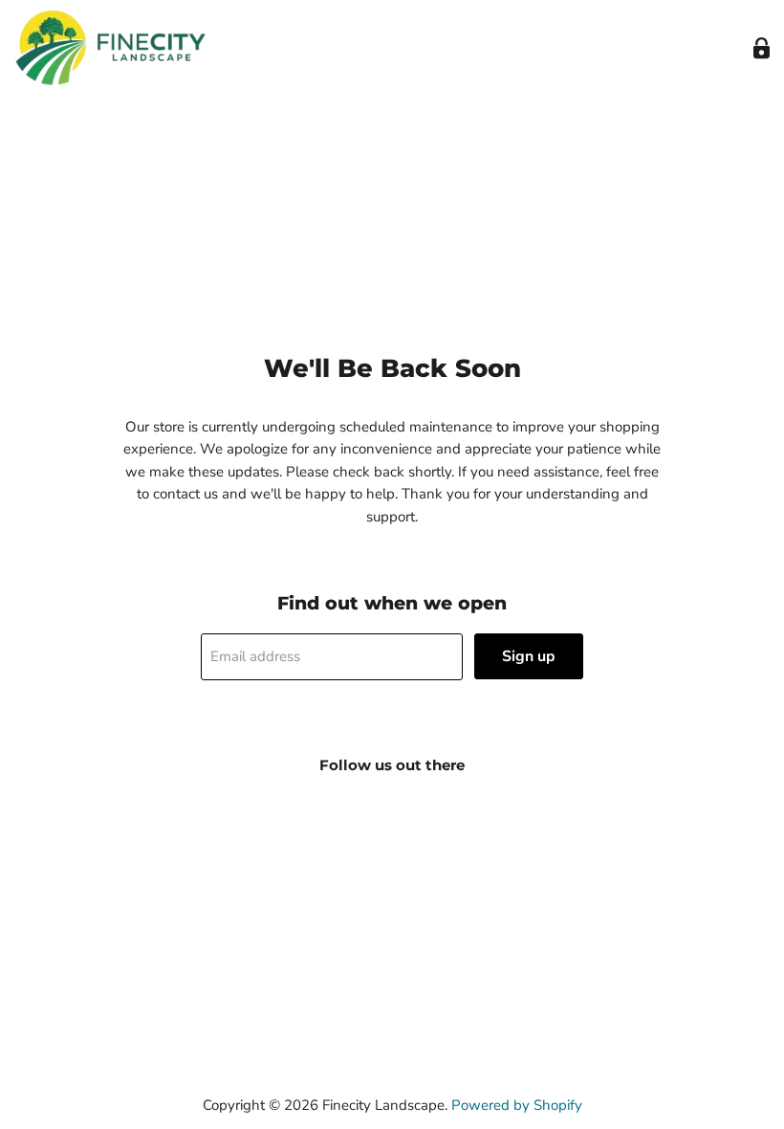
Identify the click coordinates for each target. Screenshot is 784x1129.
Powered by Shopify (516, 1105)
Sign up (528, 656)
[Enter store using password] (761, 48)
